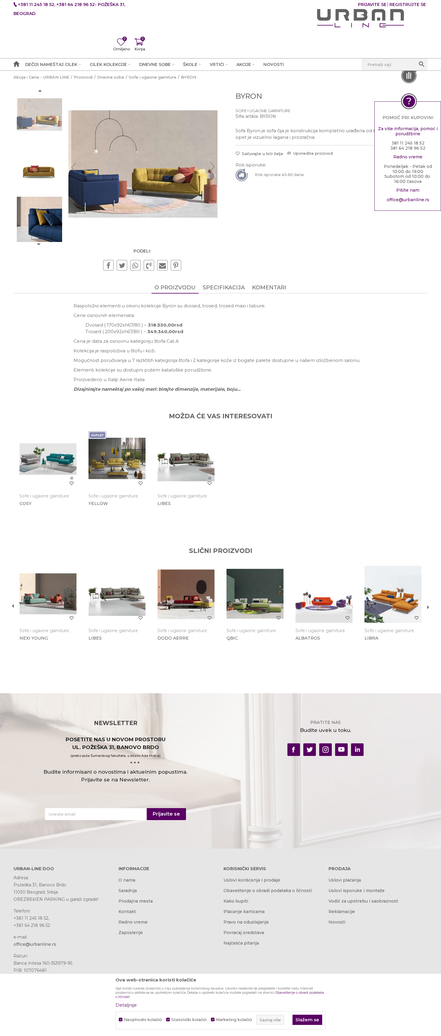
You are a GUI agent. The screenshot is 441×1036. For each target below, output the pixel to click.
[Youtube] (341, 749)
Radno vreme (133, 922)
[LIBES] (186, 459)
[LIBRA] (393, 594)
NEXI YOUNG (34, 638)
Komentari (269, 287)
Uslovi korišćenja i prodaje (252, 880)
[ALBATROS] (324, 594)
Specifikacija (224, 287)
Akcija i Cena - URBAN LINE (41, 77)
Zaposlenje (130, 932)
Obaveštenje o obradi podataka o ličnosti (268, 890)
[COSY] (48, 459)
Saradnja (127, 890)
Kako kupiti (236, 901)
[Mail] (162, 265)
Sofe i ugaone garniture (152, 77)
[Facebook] (108, 265)
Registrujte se (407, 4)
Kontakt (127, 911)
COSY (26, 503)
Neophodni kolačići (143, 1020)
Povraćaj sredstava (244, 932)
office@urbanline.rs (408, 199)
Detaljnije (126, 1005)
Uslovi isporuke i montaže (356, 890)
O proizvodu (175, 287)
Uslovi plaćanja (344, 880)
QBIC (232, 638)
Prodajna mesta (135, 901)
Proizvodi (83, 77)
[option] (39, 116)
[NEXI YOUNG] (48, 594)
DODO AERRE (173, 638)
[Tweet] (122, 265)
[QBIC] (255, 594)
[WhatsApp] (135, 265)
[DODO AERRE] (186, 594)
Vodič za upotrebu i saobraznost (363, 901)
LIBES (164, 503)
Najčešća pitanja (241, 943)
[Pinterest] (176, 265)
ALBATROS (308, 638)
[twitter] (309, 749)
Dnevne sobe (110, 77)
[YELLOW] (117, 459)
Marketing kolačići (234, 1020)
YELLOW (98, 503)
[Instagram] (325, 749)
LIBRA (371, 638)
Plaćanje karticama (244, 911)
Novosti (336, 922)
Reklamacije (341, 911)
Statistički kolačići (189, 1020)
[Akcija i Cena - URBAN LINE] (360, 18)
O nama (126, 880)
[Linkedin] (357, 749)
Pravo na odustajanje (246, 922)
